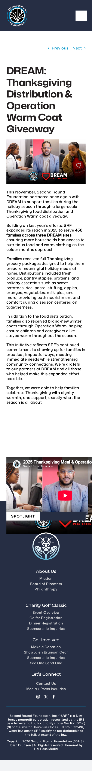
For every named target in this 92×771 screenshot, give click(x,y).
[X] (46, 696)
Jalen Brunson (20, 745)
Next (77, 48)
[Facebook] (54, 696)
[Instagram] (38, 696)
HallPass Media (46, 749)
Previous (60, 48)
